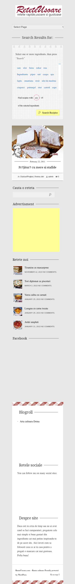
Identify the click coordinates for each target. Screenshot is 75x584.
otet (40, 87)
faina (31, 67)
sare (19, 67)
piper (32, 74)
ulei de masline (49, 80)
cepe (54, 87)
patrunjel (31, 87)
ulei (25, 67)
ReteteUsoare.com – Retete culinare (38, 11)
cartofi (47, 87)
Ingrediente (22, 74)
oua (45, 67)
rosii (37, 80)
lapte (19, 80)
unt (39, 74)
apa (52, 74)
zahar (38, 67)
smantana (28, 80)
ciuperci (21, 87)
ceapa (45, 74)
